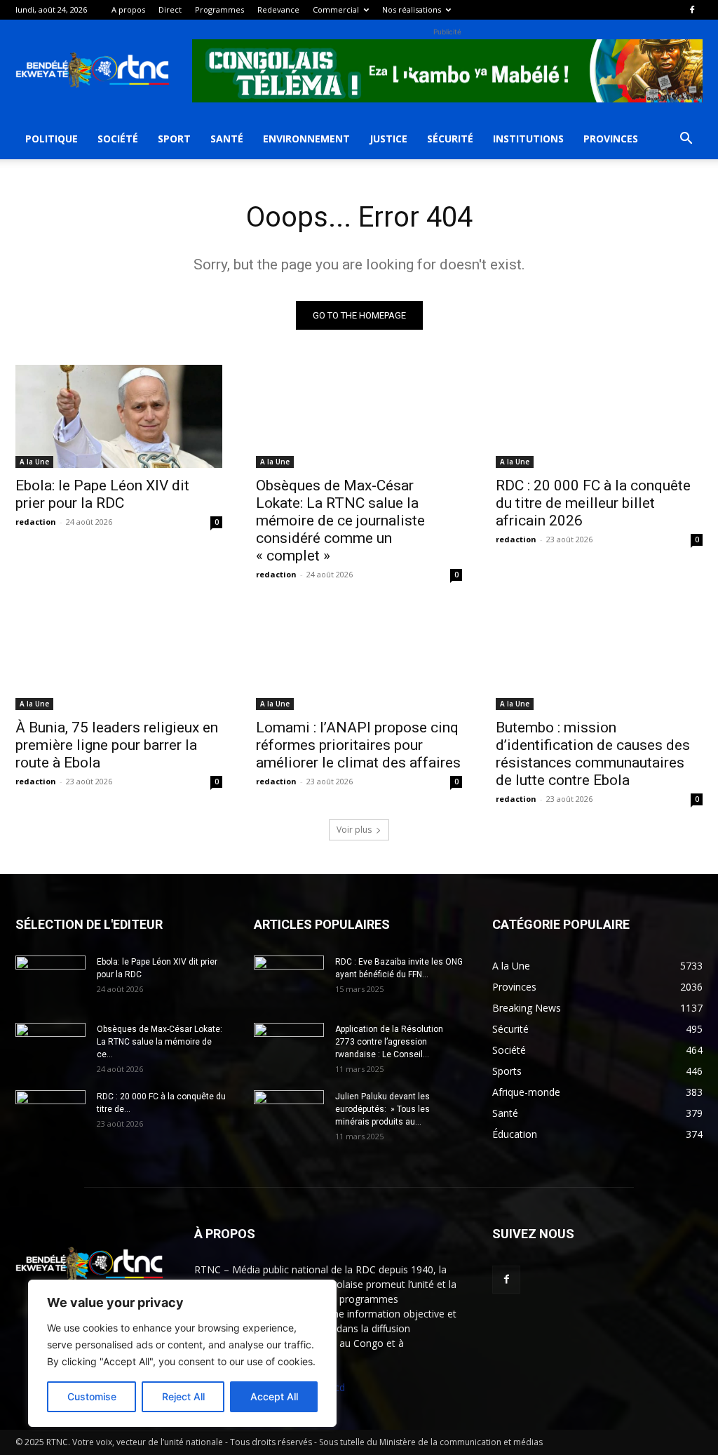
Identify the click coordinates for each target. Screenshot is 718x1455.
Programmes (219, 9)
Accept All (274, 1396)
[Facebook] (692, 10)
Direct (170, 9)
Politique (51, 138)
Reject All (183, 1396)
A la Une (34, 462)
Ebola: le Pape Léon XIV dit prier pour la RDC (102, 494)
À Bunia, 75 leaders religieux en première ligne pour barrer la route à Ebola (116, 745)
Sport (174, 138)
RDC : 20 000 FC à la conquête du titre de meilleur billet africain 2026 (593, 503)
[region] (182, 1353)
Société (117, 138)
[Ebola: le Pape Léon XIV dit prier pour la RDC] (118, 416)
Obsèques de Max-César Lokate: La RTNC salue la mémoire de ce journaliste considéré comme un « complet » (340, 520)
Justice (388, 138)
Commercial (336, 9)
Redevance (278, 9)
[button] (686, 140)
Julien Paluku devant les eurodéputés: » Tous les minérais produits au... (382, 1109)
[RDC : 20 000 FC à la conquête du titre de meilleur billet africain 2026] (599, 416)
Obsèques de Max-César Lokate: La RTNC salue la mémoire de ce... (159, 1041)
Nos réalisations (411, 9)
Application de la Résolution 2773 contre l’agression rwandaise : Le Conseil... (389, 1041)
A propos (128, 9)
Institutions (528, 138)
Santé (226, 138)
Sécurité (450, 138)
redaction (35, 521)
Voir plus (354, 830)
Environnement (306, 138)
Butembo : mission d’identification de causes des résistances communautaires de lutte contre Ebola (593, 754)
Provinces (610, 138)
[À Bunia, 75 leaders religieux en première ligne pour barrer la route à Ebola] (118, 657)
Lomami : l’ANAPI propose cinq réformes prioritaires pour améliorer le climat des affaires (358, 745)
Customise (91, 1396)
